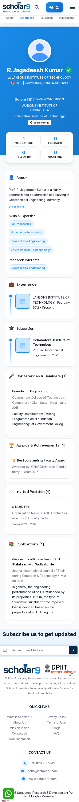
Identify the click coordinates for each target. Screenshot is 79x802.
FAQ (56, 733)
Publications (66, 17)
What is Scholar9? (19, 717)
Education (46, 17)
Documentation (19, 739)
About (9, 17)
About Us (19, 722)
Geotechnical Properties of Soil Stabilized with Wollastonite (36, 561)
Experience (27, 17)
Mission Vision (19, 728)
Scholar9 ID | (24, 99)
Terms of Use (56, 722)
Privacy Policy (56, 717)
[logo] (22, 670)
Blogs (56, 728)
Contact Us (19, 733)
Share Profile (41, 122)
